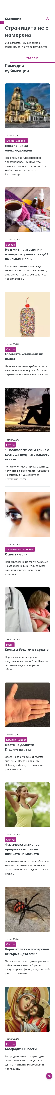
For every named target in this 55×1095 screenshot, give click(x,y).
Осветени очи (16, 554)
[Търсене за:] (7, 58)
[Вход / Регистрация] (47, 18)
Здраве (10, 244)
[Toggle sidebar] (2, 22)
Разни (9, 644)
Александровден (16, 140)
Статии (10, 349)
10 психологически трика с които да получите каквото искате (27, 454)
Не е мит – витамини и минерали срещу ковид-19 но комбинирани (26, 254)
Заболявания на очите (19, 549)
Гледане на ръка (16, 739)
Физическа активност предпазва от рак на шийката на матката (23, 849)
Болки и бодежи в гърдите (27, 649)
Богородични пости (21, 1049)
